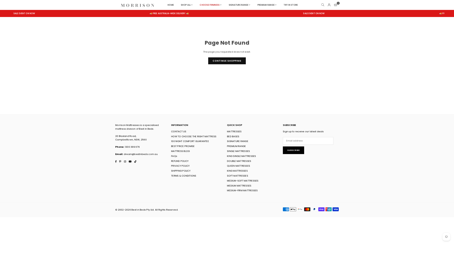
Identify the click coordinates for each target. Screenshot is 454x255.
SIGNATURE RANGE (238, 4)
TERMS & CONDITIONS (183, 175)
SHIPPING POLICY (180, 170)
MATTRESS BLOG (180, 151)
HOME (171, 4)
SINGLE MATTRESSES (238, 151)
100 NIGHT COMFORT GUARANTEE (190, 141)
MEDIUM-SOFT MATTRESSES (243, 180)
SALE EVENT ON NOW (297, 13)
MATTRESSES (234, 131)
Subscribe (293, 150)
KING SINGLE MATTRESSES (241, 156)
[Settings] (329, 5)
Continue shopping (227, 61)
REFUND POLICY (180, 161)
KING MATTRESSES (237, 170)
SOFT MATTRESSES (237, 175)
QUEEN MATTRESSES (238, 166)
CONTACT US (178, 131)
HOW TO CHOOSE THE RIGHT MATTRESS (193, 136)
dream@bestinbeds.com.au (141, 154)
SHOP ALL (186, 4)
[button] (335, 5)
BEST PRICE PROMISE (183, 146)
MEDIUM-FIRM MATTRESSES (242, 190)
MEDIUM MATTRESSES (239, 185)
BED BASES (233, 136)
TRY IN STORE (291, 4)
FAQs (174, 156)
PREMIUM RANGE (266, 4)
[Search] (323, 5)
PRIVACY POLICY (180, 166)
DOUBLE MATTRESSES (239, 161)
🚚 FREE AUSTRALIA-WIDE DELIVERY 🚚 (152, 13)
